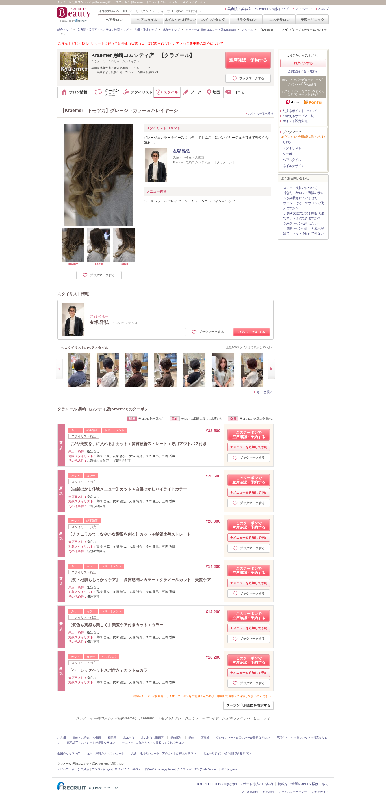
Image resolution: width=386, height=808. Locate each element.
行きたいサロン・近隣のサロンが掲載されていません (303, 195)
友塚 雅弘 (181, 151)
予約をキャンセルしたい (300, 223)
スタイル (247, 29)
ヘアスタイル (147, 19)
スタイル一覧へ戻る (261, 113)
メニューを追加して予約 (250, 447)
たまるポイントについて (300, 111)
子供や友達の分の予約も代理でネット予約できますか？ (303, 215)
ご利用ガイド (320, 791)
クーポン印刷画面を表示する (248, 705)
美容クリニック (312, 19)
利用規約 (268, 791)
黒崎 (191, 737)
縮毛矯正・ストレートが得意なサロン (91, 742)
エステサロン (279, 19)
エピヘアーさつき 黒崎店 (73, 769)
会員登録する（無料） (303, 71)
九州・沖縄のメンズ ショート (105, 753)
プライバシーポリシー (293, 791)
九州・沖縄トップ (145, 29)
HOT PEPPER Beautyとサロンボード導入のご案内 (234, 784)
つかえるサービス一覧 (298, 116)
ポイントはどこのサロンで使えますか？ (303, 205)
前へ (59, 369)
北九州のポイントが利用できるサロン (227, 753)
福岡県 (112, 737)
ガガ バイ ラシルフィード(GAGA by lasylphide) (144, 769)
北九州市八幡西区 (152, 737)
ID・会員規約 (249, 791)
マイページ (303, 9)
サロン (287, 142)
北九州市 (128, 737)
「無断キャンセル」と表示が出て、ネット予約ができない (303, 230)
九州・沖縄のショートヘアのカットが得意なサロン (163, 753)
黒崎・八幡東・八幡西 (87, 737)
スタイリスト (292, 148)
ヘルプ (323, 9)
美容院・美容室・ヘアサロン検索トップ (258, 9)
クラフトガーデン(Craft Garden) (197, 769)
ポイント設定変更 (295, 121)
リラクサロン (246, 19)
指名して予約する (251, 332)
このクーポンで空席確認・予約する (248, 434)
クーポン (289, 154)
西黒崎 (205, 737)
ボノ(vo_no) (229, 769)
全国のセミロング (68, 753)
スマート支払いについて (300, 188)
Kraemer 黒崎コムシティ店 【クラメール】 (143, 55)
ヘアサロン (114, 19)
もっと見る (265, 392)
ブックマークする (251, 78)
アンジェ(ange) (102, 769)
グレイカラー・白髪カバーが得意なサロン (243, 737)
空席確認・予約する (248, 60)
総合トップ (64, 29)
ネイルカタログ (213, 19)
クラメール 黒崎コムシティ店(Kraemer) (211, 29)
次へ (271, 369)
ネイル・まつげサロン (180, 19)
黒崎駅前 (176, 737)
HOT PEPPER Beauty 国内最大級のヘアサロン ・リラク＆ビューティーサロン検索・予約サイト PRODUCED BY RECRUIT (74, 14)
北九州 (61, 737)
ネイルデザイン (293, 166)
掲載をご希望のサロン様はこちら (303, 784)
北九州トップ (171, 29)
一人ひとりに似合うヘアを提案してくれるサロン (153, 742)
